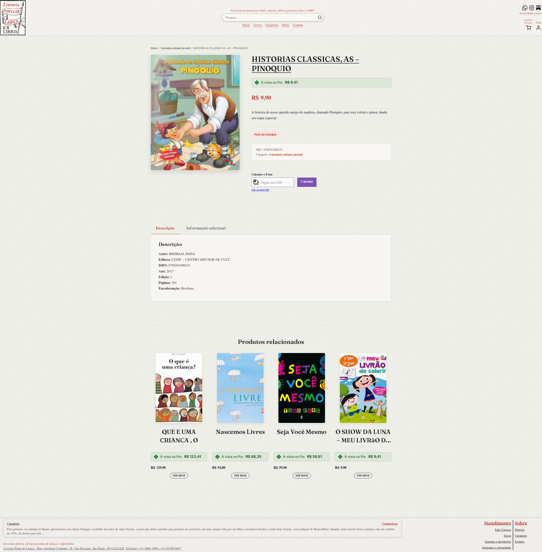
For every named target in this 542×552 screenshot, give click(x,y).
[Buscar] (320, 17)
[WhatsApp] (524, 7)
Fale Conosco (503, 530)
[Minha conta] (538, 27)
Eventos (519, 542)
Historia (519, 530)
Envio (507, 536)
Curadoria (271, 25)
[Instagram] (531, 7)
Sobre (285, 25)
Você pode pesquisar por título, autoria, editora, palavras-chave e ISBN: (273, 10)
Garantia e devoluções (498, 542)
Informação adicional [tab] (206, 228)
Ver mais (179, 475)
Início (246, 25)
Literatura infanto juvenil (175, 48)
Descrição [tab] (165, 228)
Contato (298, 25)
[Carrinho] (528, 27)
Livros (257, 25)
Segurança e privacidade (496, 547)
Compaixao (390, 523)
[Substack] (538, 7)
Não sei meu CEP (260, 189)
